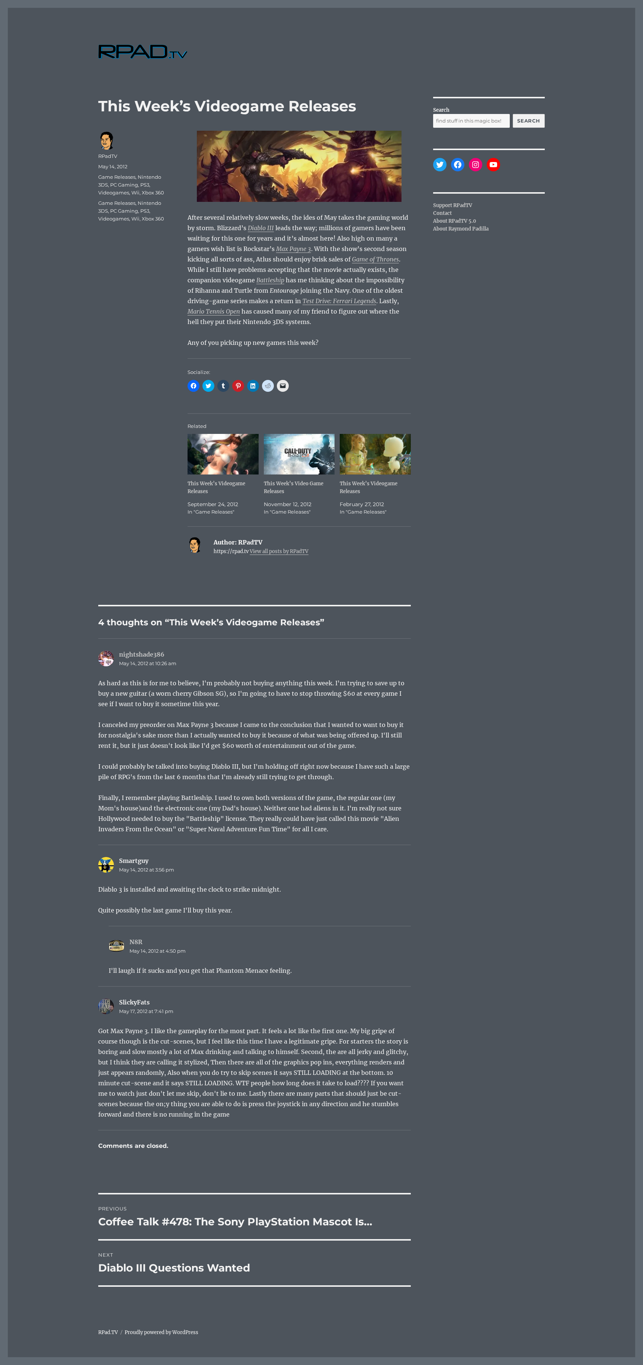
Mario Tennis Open (214, 311)
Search (441, 110)
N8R (136, 942)
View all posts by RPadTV (279, 551)
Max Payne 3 (293, 249)
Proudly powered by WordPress (161, 1332)
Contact (442, 213)
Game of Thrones (375, 259)
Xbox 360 (153, 193)
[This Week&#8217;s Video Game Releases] (299, 454)
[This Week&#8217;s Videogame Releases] (223, 454)
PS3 (144, 185)
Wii (135, 193)
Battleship (270, 280)
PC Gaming (124, 185)
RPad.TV (108, 1332)
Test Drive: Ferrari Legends (339, 301)
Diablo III (261, 228)
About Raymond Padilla (461, 229)
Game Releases (116, 177)
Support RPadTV (452, 205)
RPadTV (107, 156)
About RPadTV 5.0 (454, 221)
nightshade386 (141, 654)
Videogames (113, 193)
